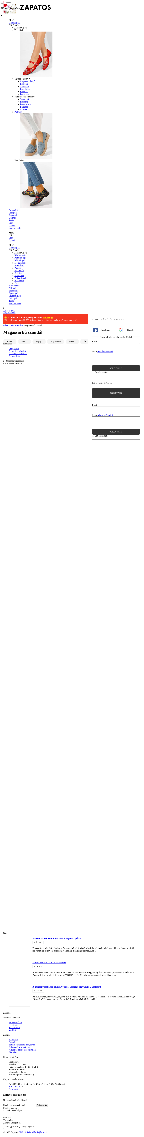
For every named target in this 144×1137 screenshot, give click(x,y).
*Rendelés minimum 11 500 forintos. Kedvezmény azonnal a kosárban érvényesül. (41, 320)
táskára (46, 317)
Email (94, 341)
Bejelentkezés (116, 368)
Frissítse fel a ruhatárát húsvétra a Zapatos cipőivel (56, 938)
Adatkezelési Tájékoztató (36, 1132)
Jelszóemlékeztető (105, 351)
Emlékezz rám (101, 372)
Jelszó (94, 351)
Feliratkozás (42, 1105)
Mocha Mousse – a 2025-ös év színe (49, 962)
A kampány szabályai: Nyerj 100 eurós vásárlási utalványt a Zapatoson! (66, 987)
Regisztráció (116, 393)
